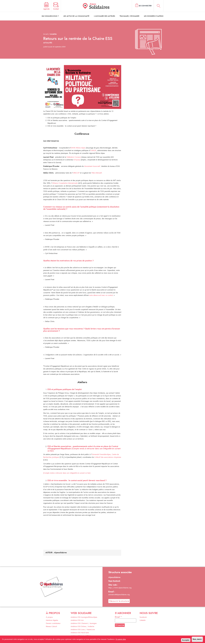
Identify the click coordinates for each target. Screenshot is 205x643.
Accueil (45, 34)
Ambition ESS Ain (77, 620)
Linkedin (143, 620)
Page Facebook (114, 581)
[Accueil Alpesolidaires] (96, 6)
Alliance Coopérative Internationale (65, 183)
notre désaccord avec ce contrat (101, 295)
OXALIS (93, 150)
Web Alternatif (96, 173)
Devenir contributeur (53, 623)
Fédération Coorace (74, 157)
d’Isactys (77, 160)
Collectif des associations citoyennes (107, 457)
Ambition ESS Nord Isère (80, 633)
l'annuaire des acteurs (104, 16)
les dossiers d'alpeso (153, 16)
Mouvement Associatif (92, 166)
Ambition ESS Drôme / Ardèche (82, 626)
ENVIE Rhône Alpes (78, 148)
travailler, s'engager (129, 16)
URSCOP (76, 173)
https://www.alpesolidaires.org (119, 588)
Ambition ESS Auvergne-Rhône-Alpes (84, 617)
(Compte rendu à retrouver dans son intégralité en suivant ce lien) (84, 448)
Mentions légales (52, 620)
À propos (49, 617)
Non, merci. (197, 639)
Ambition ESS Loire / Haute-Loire (83, 629)
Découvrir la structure (119, 601)
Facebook (143, 617)
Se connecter (145, 6)
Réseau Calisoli (51, 626)
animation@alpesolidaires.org (119, 594)
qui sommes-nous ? (50, 16)
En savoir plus (121, 639)
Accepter (185, 640)
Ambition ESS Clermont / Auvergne (84, 623)
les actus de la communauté (76, 16)
